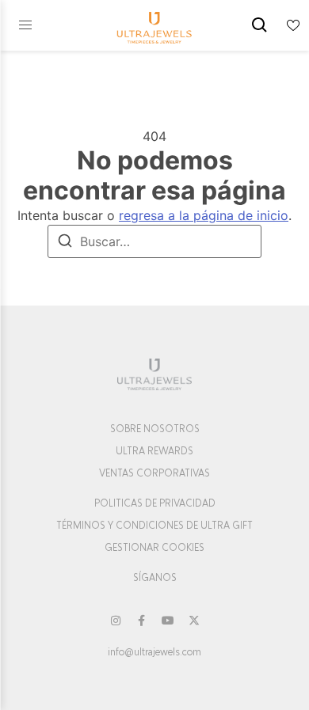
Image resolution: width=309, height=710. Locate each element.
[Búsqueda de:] (154, 241)
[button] (25, 25)
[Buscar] (65, 243)
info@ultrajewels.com (154, 652)
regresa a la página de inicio (203, 215)
